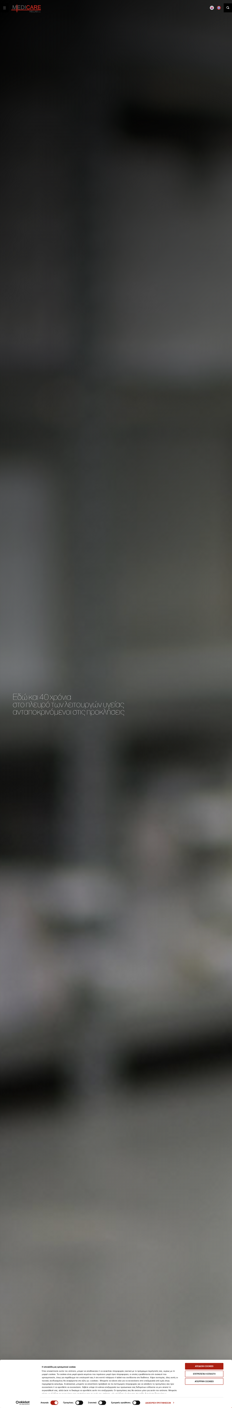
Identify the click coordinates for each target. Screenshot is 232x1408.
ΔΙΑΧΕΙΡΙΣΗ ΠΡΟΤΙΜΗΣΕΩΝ (158, 1403)
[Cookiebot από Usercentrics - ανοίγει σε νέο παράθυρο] (23, 1403)
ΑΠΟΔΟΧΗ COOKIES (204, 1366)
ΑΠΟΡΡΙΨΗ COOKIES (204, 1381)
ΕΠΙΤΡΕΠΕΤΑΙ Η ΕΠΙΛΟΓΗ (204, 1374)
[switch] (79, 1402)
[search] (228, 7)
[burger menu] (4, 7)
